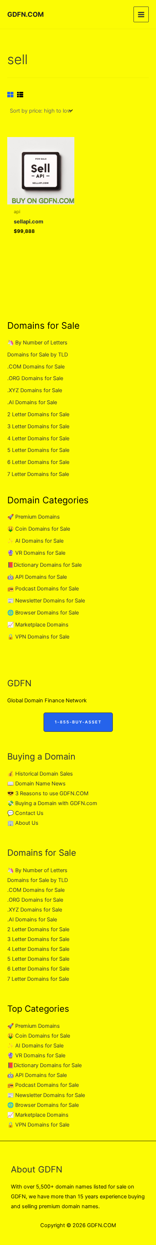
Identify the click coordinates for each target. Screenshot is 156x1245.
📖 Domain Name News (36, 783)
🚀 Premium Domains (33, 517)
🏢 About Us (22, 823)
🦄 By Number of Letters (37, 342)
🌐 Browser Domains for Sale (43, 612)
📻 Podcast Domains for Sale (43, 588)
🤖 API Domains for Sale (37, 577)
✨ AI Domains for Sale (35, 541)
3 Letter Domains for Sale (38, 426)
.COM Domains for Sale (36, 366)
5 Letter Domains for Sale (38, 450)
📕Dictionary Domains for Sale (44, 565)
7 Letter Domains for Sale (38, 474)
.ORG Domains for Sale (35, 378)
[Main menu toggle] (141, 14)
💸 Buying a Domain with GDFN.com (52, 803)
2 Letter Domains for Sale (38, 414)
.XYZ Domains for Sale (34, 390)
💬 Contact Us (25, 813)
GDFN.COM (25, 14)
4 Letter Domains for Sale (38, 438)
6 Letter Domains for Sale (38, 462)
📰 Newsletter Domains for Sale (46, 600)
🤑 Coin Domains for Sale (38, 529)
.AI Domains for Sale (32, 402)
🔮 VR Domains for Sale (36, 553)
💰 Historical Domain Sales (40, 773)
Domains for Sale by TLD (37, 354)
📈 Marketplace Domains (38, 624)
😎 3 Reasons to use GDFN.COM (48, 793)
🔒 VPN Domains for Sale (38, 636)
